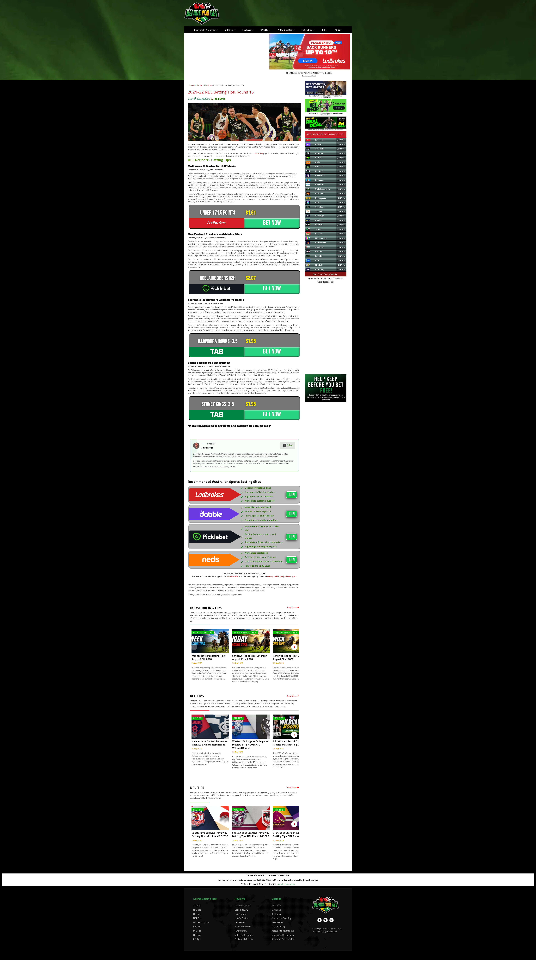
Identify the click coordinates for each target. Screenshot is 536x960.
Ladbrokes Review (243, 905)
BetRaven (319, 153)
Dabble (318, 144)
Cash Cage (319, 206)
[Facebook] (319, 920)
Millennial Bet (321, 238)
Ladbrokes (319, 139)
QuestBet (319, 247)
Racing (265, 30)
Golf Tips (197, 926)
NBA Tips (259, 153)
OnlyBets (319, 184)
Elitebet (318, 264)
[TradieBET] (325, 97)
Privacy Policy (277, 922)
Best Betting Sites (205, 30)
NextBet (318, 224)
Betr (317, 260)
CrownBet (319, 215)
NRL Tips (197, 909)
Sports (229, 30)
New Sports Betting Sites (282, 935)
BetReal (318, 157)
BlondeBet (319, 175)
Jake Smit (219, 98)
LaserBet (319, 256)
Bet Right (319, 171)
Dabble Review (241, 909)
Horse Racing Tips (201, 922)
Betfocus (319, 180)
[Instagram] (331, 920)
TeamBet (319, 211)
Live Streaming (278, 926)
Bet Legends (320, 197)
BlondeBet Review (243, 926)
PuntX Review (241, 930)
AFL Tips (197, 905)
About (338, 30)
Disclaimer (276, 914)
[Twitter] (325, 920)
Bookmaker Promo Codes (282, 939)
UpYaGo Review (241, 918)
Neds (317, 162)
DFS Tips (197, 930)
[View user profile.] (196, 448)
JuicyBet (318, 233)
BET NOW (272, 223)
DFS (323, 30)
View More (292, 607)
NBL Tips (208, 85)
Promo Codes (285, 30)
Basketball (198, 85)
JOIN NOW (341, 139)
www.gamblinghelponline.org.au (281, 576)
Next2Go (318, 251)
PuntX (317, 202)
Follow (289, 445)
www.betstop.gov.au (286, 884)
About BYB (276, 905)
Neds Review (240, 914)
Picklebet (319, 166)
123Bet (318, 229)
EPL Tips (197, 939)
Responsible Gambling (281, 918)
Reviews (247, 30)
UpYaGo (318, 220)
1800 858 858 (232, 576)
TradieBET (319, 148)
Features (307, 30)
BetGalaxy (319, 269)
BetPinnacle (320, 242)
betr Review (240, 922)
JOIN (291, 495)
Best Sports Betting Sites (282, 930)
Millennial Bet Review (244, 935)
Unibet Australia (322, 189)
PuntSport (319, 193)
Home (190, 85)
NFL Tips (197, 935)
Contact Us (276, 909)
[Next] (294, 647)
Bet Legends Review (244, 939)
